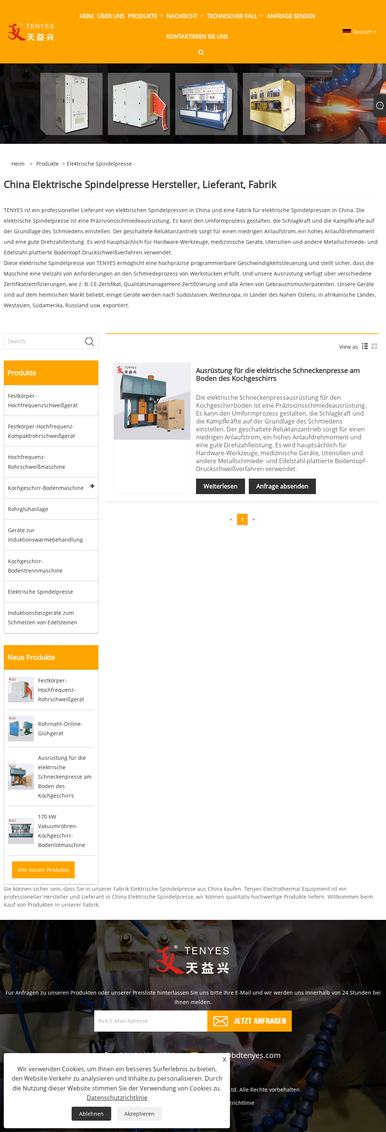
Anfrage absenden (282, 486)
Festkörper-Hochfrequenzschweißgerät (43, 400)
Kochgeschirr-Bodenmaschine (46, 487)
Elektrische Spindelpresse (40, 591)
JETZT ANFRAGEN (260, 1020)
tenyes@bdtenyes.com (241, 1055)
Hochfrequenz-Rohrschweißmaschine (36, 461)
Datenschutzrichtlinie (117, 1097)
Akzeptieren (139, 1113)
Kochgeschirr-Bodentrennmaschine (35, 566)
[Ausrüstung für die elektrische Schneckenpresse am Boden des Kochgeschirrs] (152, 401)
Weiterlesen (220, 486)
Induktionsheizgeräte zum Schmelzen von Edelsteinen (42, 617)
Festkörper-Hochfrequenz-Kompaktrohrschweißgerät (41, 431)
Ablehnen (91, 1113)
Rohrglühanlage (28, 509)
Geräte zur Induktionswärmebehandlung (45, 535)
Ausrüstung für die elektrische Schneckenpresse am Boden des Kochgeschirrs (278, 374)
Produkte (47, 163)
